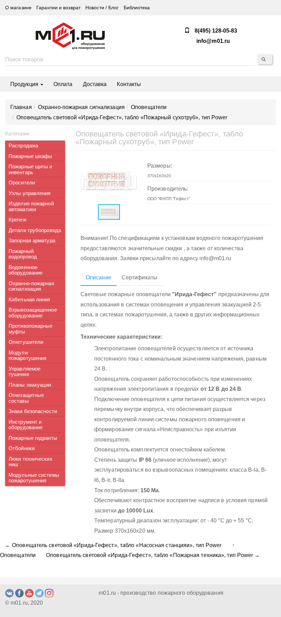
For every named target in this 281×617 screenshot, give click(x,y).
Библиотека (137, 7)
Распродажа (23, 145)
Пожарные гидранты (33, 438)
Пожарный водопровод (23, 254)
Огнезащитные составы (26, 398)
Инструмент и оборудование (25, 425)
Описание (98, 277)
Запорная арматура (32, 240)
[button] (130, 164)
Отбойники (22, 448)
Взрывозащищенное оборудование (33, 312)
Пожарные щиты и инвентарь (30, 169)
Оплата (63, 84)
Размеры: (159, 166)
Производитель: (167, 189)
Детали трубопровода (35, 230)
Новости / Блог (102, 7)
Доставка (95, 84)
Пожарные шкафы (30, 156)
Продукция (25, 84)
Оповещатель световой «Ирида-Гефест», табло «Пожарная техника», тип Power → (153, 555)
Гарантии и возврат (58, 7)
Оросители (22, 182)
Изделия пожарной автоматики (31, 206)
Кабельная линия (29, 299)
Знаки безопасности (33, 411)
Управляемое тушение (24, 371)
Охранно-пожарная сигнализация (31, 286)
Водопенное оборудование (25, 270)
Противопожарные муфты (31, 329)
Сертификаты (139, 277)
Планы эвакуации (30, 385)
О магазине (18, 7)
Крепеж (17, 219)
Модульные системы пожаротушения (34, 478)
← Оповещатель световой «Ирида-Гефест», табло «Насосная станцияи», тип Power (113, 545)
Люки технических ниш (30, 462)
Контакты (129, 84)
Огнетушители (26, 342)
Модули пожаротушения (27, 355)
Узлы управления (30, 193)
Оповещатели (18, 555)
